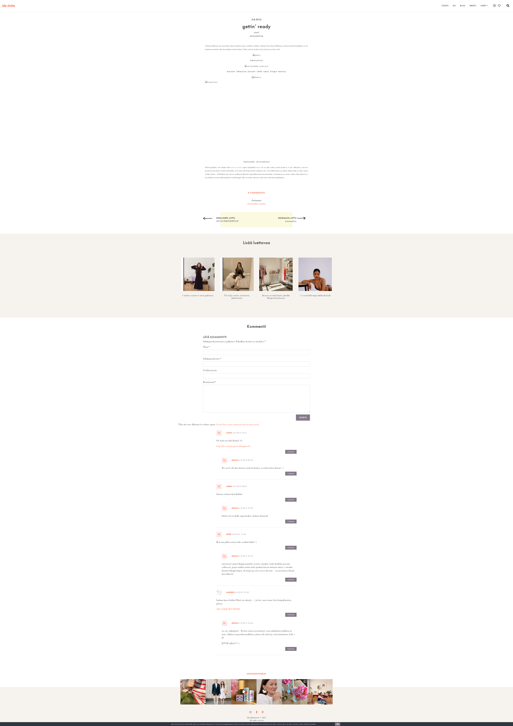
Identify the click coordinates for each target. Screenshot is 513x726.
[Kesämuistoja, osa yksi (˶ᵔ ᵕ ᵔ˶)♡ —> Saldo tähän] (193, 692)
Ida (454, 5)
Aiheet (483, 5)
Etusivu (445, 5)
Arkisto (472, 5)
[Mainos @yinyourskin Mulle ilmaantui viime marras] (243, 692)
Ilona (229, 433)
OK (338, 724)
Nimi (206, 346)
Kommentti (209, 382)
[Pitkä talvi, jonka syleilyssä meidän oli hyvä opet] (294, 692)
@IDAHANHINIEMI (256, 673)
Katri (228, 534)
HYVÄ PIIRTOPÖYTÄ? (227, 219)
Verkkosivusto (210, 370)
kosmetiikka (253, 203)
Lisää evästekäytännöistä (324, 724)
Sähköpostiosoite (212, 358)
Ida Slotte (8, 5)
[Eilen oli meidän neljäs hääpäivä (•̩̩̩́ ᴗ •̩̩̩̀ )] (218, 692)
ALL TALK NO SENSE (228, 609)
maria (229, 486)
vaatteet (262, 203)
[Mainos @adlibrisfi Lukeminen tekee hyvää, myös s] (320, 692)
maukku (230, 592)
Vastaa (290, 452)
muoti (256, 32)
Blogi (462, 5)
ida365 (235, 460)
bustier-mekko (236, 167)
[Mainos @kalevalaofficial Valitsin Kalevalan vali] (269, 692)
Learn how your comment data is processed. (237, 424)
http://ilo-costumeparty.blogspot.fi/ (233, 446)
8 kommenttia (256, 36)
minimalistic (287, 219)
